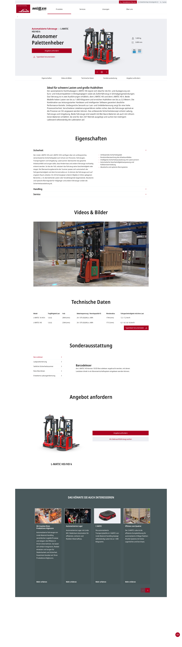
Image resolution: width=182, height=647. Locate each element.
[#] (146, 150)
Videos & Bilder (66, 78)
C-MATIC (99, 526)
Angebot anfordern (133, 78)
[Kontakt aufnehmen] (178, 634)
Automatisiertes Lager (74, 526)
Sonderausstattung (110, 78)
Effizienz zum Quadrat (133, 526)
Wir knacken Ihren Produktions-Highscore (45, 527)
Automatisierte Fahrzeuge (44, 28)
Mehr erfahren (41, 582)
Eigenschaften (47, 78)
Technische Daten (87, 78)
